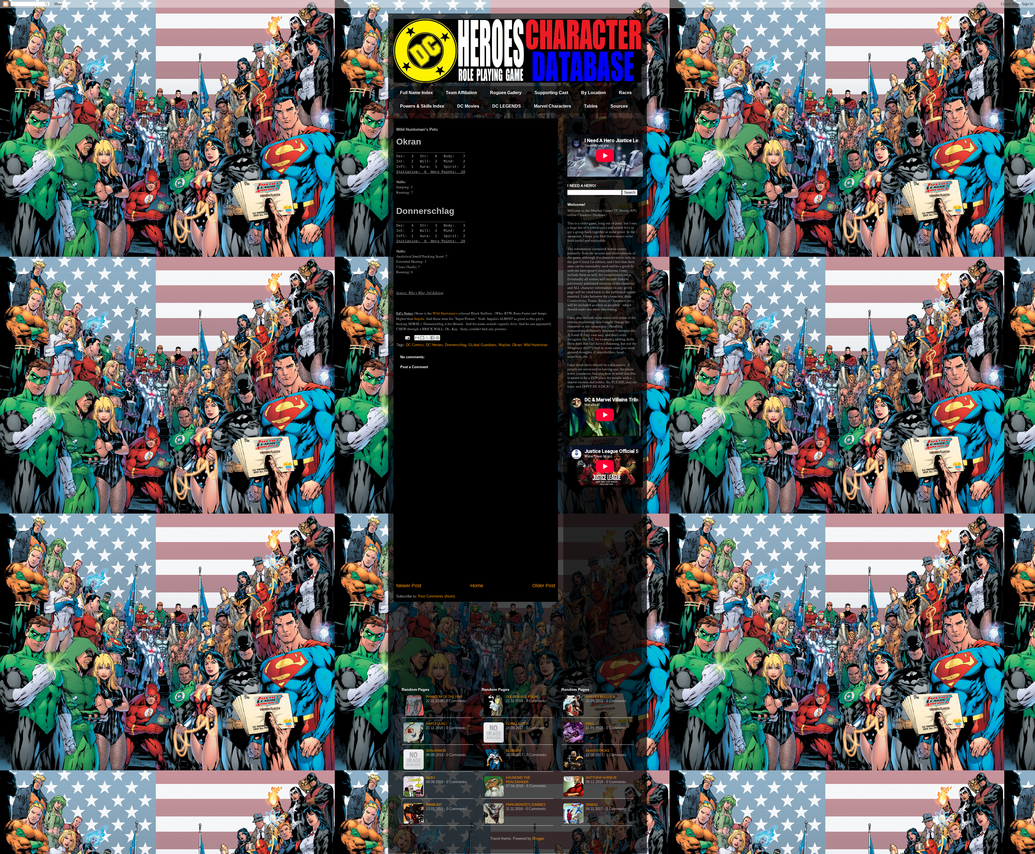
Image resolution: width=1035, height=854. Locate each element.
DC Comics (415, 345)
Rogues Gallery (506, 92)
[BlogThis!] (422, 337)
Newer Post (408, 585)
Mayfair (504, 345)
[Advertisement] (475, 537)
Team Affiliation (461, 92)
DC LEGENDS (506, 106)
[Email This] (417, 337)
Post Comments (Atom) (436, 596)
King (590, 724)
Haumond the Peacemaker (518, 780)
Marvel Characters (552, 106)
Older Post (543, 585)
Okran (517, 345)
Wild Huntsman (535, 345)
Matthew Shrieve (601, 778)
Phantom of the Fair (444, 697)
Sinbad (592, 805)
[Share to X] (427, 337)
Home (476, 585)
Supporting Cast (551, 92)
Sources (619, 106)
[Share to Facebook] (432, 337)
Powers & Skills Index (422, 106)
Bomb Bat (434, 805)
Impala (419, 318)
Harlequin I (436, 724)
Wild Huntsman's (445, 313)
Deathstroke (598, 751)
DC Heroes (434, 345)
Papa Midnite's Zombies (526, 805)
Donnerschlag (455, 345)
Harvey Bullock (600, 697)
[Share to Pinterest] (437, 337)
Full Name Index (416, 92)
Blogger (538, 838)
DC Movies (468, 106)
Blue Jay (513, 751)
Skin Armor (436, 751)
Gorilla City (517, 724)
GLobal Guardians (482, 345)
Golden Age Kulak (522, 697)
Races (625, 92)
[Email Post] (407, 338)
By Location (593, 92)
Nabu (430, 778)
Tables (591, 106)
